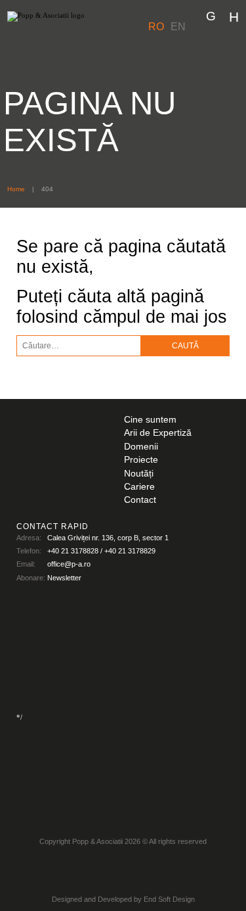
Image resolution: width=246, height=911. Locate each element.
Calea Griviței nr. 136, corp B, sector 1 (108, 538)
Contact (140, 500)
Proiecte (141, 460)
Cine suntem (150, 420)
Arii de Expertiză (158, 433)
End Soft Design (169, 899)
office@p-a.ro (69, 564)
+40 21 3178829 (129, 551)
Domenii (141, 447)
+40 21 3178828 (72, 551)
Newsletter (64, 578)
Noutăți (139, 474)
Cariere (139, 487)
